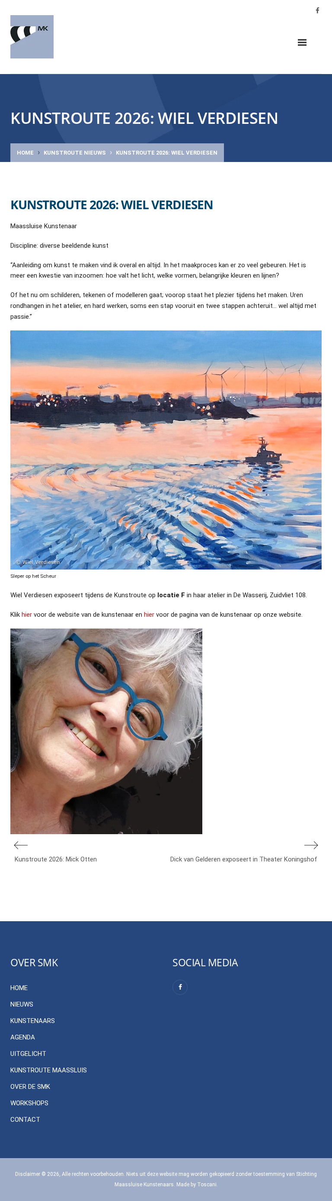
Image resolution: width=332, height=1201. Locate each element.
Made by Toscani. (197, 1185)
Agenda (22, 1037)
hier (27, 614)
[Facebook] (180, 987)
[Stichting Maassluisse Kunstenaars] (32, 36)
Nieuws (21, 1004)
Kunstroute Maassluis (48, 1070)
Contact (25, 1119)
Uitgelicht (28, 1054)
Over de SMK (30, 1087)
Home (25, 152)
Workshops (29, 1103)
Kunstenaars (32, 1021)
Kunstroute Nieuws (75, 152)
